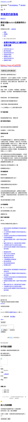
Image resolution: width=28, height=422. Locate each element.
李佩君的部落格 (9, 14)
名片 (5, 36)
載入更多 (3, 322)
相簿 (5, 32)
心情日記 (13, 29)
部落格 (5, 34)
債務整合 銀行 (8, 56)
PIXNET (7, 396)
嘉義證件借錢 (7, 60)
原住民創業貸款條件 (9, 263)
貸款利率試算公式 (9, 58)
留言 (14, 312)
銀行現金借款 (7, 51)
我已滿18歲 (3, 419)
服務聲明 (17, 398)
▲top (2, 319)
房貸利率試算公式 (9, 52)
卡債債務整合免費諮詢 (10, 259)
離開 (9, 419)
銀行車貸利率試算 (9, 255)
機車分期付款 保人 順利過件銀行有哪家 (15, 243)
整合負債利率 (7, 261)
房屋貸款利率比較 (9, 257)
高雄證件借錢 (7, 54)
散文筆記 (12, 316)
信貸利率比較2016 (9, 49)
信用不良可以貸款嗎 (9, 253)
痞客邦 (11, 312)
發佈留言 (3, 331)
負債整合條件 (7, 265)
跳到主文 (3, 18)
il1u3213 (3, 303)
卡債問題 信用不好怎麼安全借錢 (12, 245)
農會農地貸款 (7, 252)
